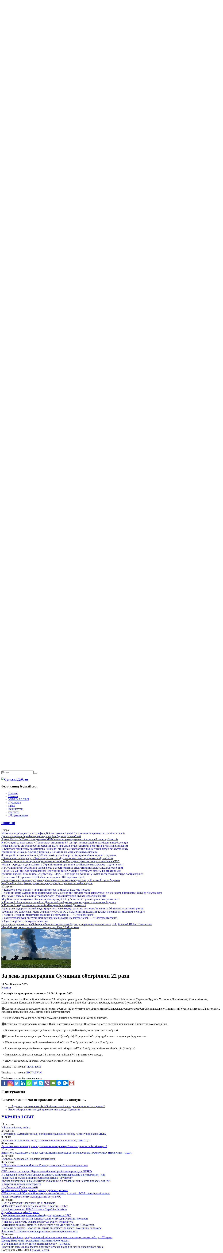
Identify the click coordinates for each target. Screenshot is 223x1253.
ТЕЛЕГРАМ (33, 1066)
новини (8, 822)
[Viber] (47, 1083)
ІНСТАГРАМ (34, 1072)
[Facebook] (4, 1083)
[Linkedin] (23, 1083)
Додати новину (18, 815)
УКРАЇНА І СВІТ (18, 799)
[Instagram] (10, 1083)
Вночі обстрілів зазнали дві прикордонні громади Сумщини (45, 1109)
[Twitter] (17, 1083)
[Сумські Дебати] (14, 779)
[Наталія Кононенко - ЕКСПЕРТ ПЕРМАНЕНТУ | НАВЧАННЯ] (111, 107)
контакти (13, 811)
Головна (13, 793)
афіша (11, 805)
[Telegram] (35, 1083)
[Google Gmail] (71, 1083)
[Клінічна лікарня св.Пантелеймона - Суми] (111, 26)
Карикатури (15, 808)
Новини (13, 796)
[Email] (53, 1083)
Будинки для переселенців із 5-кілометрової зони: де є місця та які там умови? (56, 1106)
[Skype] (41, 1083)
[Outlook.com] (65, 1083)
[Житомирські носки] (111, 80)
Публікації (14, 802)
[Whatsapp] (29, 1083)
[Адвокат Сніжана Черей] (111, 53)
